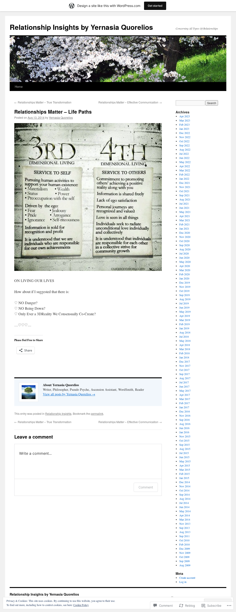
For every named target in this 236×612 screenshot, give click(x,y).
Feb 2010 (184, 544)
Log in (182, 582)
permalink (97, 413)
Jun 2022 (184, 158)
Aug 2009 (184, 565)
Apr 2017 (184, 395)
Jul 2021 (184, 203)
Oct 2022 (184, 141)
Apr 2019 (184, 316)
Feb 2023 (184, 124)
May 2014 (185, 511)
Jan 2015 (184, 478)
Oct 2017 (184, 370)
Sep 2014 (184, 494)
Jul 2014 (184, 503)
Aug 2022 (184, 149)
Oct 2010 (184, 540)
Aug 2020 (184, 249)
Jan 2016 (184, 432)
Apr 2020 (184, 266)
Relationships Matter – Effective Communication (130, 102)
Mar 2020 (184, 270)
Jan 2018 (184, 357)
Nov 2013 (184, 523)
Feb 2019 (184, 324)
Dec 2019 (184, 282)
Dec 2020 (184, 232)
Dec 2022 (184, 133)
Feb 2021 (184, 224)
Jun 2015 (184, 457)
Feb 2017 (184, 403)
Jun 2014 (184, 507)
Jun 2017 (184, 386)
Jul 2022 (184, 153)
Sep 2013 (184, 528)
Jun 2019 (184, 307)
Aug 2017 (184, 378)
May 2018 (185, 340)
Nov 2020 (184, 237)
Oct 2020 (184, 241)
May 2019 (185, 311)
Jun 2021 (184, 207)
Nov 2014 (184, 486)
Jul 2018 (184, 336)
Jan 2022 (184, 178)
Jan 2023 (184, 128)
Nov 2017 (184, 365)
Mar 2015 (184, 469)
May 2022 (185, 162)
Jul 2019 (184, 303)
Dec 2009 (184, 548)
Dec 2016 (184, 411)
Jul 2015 (184, 453)
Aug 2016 (184, 424)
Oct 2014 (184, 490)
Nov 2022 (184, 137)
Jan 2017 (184, 407)
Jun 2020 (184, 257)
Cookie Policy (81, 605)
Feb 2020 (184, 274)
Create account (187, 577)
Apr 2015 (184, 465)
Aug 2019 (184, 299)
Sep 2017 (184, 374)
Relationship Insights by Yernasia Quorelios (81, 27)
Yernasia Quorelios (61, 117)
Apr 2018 (184, 345)
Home (19, 86)
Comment (146, 487)
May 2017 (185, 390)
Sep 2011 (184, 536)
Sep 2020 (184, 245)
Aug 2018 (184, 332)
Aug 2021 (184, 199)
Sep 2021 (184, 195)
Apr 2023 (184, 116)
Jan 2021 (184, 228)
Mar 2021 (184, 220)
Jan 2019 (184, 328)
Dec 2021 (184, 183)
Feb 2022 (184, 174)
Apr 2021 (184, 216)
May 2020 (185, 262)
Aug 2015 (184, 449)
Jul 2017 (184, 382)
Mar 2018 (184, 349)
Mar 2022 (184, 170)
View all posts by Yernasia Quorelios (69, 394)
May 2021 (185, 212)
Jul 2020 (184, 253)
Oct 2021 (184, 191)
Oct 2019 (184, 291)
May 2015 (185, 461)
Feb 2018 (184, 353)
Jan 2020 (184, 278)
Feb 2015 (184, 474)
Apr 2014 (184, 515)
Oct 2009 (184, 557)
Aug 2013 (184, 532)
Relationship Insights (58, 413)
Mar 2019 (184, 320)
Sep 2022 (184, 145)
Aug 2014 (184, 498)
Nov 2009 (184, 552)
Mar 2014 (184, 519)
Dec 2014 (184, 482)
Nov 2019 (184, 286)
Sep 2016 (184, 419)
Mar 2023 (184, 120)
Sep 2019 (184, 295)
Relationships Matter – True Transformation (42, 102)
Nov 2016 (184, 415)
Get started (155, 5)
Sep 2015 (184, 444)
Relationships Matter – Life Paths (53, 111)
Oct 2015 (184, 440)
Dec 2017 (184, 361)
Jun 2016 (184, 428)
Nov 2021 (184, 187)
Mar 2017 (184, 399)
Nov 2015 (184, 436)
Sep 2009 (184, 561)
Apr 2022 (184, 166)
